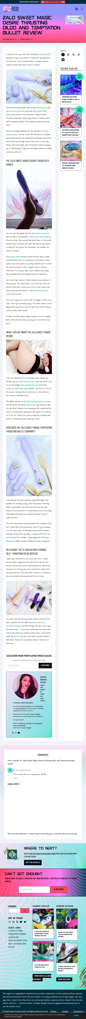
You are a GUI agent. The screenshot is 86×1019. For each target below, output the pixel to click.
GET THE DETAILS (33, 862)
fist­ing (38, 714)
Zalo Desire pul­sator (35, 402)
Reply (15, 778)
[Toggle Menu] (76, 9)
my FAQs (29, 723)
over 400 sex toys (24, 706)
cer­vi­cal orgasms (20, 709)
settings (19, 1016)
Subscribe (45, 665)
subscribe (59, 889)
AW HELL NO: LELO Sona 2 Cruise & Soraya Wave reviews (65, 934)
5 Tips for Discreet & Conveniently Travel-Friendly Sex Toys (41, 934)
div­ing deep (39, 706)
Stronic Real (38, 237)
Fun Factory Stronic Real (19, 111)
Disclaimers (78, 1012)
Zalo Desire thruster (27, 382)
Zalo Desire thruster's (40, 233)
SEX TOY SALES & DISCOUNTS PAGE (43, 854)
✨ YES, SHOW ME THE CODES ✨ (53, 2)
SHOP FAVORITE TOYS (17, 941)
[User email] (19, 733)
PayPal (29, 728)
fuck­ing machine (44, 54)
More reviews (64, 979)
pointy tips (10, 389)
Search (12, 906)
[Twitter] (16, 733)
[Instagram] (13, 733)
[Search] (24, 910)
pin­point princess (31, 385)
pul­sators (43, 108)
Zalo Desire (37, 623)
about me (23, 723)
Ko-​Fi (23, 728)
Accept (76, 1015)
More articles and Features (42, 977)
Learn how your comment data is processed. (58, 834)
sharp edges (24, 389)
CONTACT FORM (15, 931)
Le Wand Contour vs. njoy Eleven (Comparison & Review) (66, 969)
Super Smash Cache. (18, 1012)
